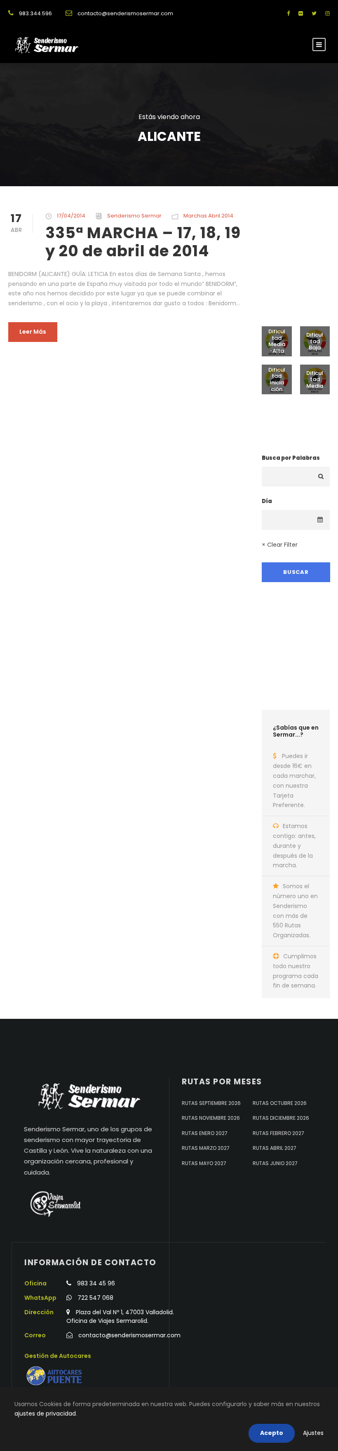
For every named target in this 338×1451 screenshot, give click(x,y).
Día (267, 501)
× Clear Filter (280, 545)
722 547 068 (95, 1298)
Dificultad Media (314, 379)
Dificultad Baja (314, 341)
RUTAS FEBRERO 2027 (278, 1133)
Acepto (271, 1433)
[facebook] (288, 13)
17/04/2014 (71, 216)
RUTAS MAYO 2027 (204, 1163)
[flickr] (300, 13)
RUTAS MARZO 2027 (206, 1147)
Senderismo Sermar (134, 216)
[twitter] (314, 13)
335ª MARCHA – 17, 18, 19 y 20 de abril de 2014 (143, 242)
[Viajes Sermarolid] (55, 1203)
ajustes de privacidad (45, 1413)
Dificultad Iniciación (276, 379)
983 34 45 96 (96, 1283)
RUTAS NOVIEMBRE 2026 (211, 1117)
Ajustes (313, 1433)
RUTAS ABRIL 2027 (274, 1147)
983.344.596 (35, 13)
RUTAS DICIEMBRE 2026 (281, 1117)
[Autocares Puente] (55, 1376)
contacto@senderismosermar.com (125, 13)
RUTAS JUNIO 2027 (275, 1163)
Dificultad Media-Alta (276, 341)
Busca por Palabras (291, 458)
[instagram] (327, 13)
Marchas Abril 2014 (208, 216)
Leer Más (32, 332)
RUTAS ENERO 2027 (205, 1133)
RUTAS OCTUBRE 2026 (280, 1103)
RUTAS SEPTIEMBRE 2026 (211, 1103)
